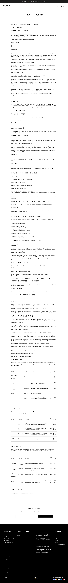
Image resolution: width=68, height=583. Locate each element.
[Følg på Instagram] (7, 572)
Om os (56, 538)
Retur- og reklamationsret (8, 538)
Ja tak (45, 516)
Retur (33, 7)
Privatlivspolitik (6, 540)
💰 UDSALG (28, 5)
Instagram (57, 534)
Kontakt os (57, 542)
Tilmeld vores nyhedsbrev (60, 544)
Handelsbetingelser (7, 534)
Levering (5, 536)
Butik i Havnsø (43, 5)
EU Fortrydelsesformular (8, 542)
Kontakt (50, 5)
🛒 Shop (16, 5)
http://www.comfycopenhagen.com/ (25, 33)
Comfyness (35, 5)
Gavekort (56, 540)
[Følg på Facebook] (4, 572)
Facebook (57, 536)
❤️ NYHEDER (22, 5)
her (48, 543)
